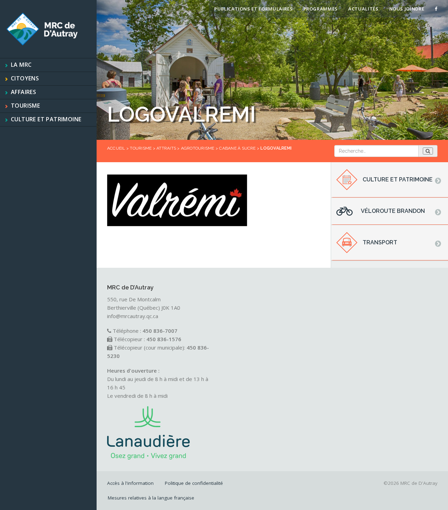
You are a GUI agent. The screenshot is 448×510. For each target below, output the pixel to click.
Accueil (116, 148)
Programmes (320, 9)
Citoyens (25, 78)
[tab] (389, 180)
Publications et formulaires (253, 9)
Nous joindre (407, 9)
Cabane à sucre (237, 148)
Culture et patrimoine (46, 119)
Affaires (23, 92)
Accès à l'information (130, 483)
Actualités (363, 9)
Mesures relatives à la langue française (151, 498)
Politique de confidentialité (194, 483)
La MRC (21, 65)
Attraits (166, 148)
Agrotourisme (198, 148)
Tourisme (25, 105)
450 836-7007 (159, 330)
